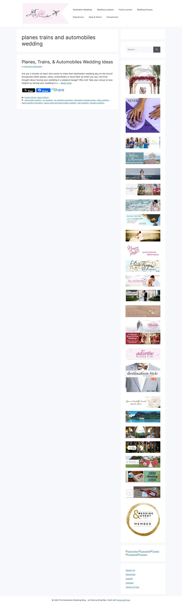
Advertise (130, 574)
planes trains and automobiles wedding (60, 103)
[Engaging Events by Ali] (143, 461)
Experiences (78, 17)
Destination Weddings (82, 9)
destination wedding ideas (85, 100)
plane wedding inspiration (32, 103)
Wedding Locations (105, 9)
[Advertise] (143, 354)
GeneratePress (123, 600)
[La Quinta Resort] (143, 343)
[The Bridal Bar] (143, 326)
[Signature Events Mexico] (143, 205)
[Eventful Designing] (143, 432)
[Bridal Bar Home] (143, 402)
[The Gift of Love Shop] (143, 447)
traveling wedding (97, 103)
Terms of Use (132, 587)
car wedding (47, 100)
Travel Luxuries (125, 9)
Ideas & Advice (95, 17)
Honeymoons (112, 17)
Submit (129, 578)
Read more (66, 83)
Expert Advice (30, 97)
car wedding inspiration (63, 100)
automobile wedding (33, 100)
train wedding (83, 103)
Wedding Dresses (145, 9)
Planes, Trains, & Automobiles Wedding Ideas (67, 61)
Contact (129, 583)
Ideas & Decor (43, 97)
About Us (130, 570)
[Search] (156, 50)
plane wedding (103, 100)
